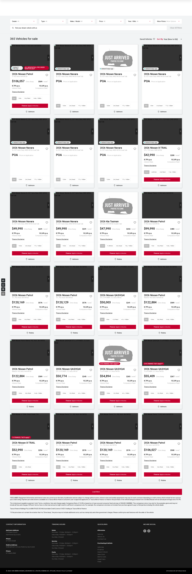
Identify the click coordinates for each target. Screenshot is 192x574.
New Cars (101, 554)
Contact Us (102, 539)
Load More (96, 492)
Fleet (99, 562)
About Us (101, 537)
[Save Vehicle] (47, 75)
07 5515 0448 (11, 541)
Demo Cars (102, 557)
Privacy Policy (61, 571)
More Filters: (161, 21)
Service (100, 534)
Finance (101, 550)
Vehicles (101, 547)
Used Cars (101, 559)
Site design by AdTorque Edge (176, 571)
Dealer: (14, 21)
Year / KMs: (132, 21)
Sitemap (69, 571)
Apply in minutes (30, 106)
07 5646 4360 (11, 553)
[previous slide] (11, 58)
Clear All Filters (176, 28)
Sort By (160, 39)
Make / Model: (75, 21)
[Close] (3, 294)
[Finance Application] (3, 289)
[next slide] (48, 58)
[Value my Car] (3, 280)
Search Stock (103, 552)
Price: (101, 21)
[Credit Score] (3, 285)
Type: (43, 21)
